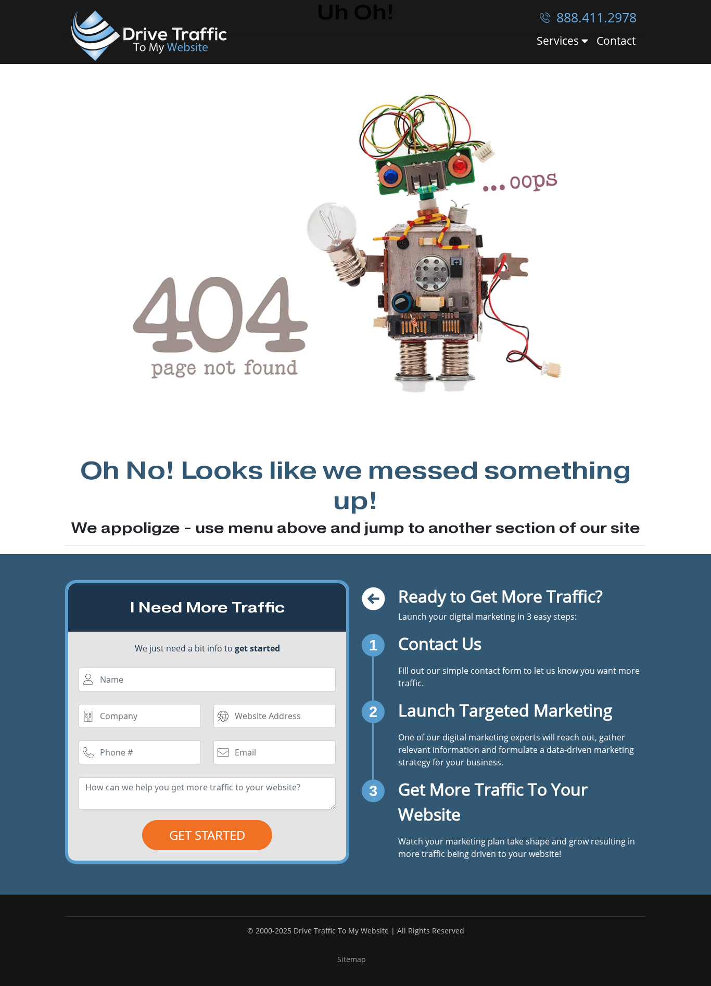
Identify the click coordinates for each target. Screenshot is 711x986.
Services (559, 41)
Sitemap (351, 959)
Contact (616, 40)
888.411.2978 (595, 17)
